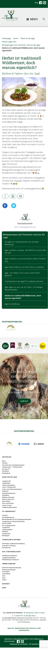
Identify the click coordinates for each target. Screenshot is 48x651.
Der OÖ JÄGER (6, 523)
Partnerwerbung (24, 431)
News (4, 461)
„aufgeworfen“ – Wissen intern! (12, 467)
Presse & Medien (8, 564)
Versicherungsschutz (9, 493)
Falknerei (5, 531)
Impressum (8, 639)
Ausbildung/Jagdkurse (9, 555)
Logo (3, 576)
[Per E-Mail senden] (20, 196)
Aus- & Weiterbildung (11, 551)
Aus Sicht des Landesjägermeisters (13, 465)
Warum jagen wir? (9, 41)
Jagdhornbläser (7, 529)
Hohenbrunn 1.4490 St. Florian (35, 613)
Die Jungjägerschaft (8, 525)
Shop (36, 3)
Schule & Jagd (6, 505)
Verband (4, 515)
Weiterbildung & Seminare (10, 559)
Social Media (6, 574)
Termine (4, 463)
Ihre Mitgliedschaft (8, 517)
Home (15, 38)
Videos (4, 580)
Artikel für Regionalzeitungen (11, 567)
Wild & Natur (6, 501)
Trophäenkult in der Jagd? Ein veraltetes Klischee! (24, 281)
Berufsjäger (5, 535)
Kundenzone (6, 547)
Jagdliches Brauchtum (9, 507)
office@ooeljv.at (30, 616)
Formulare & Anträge (11, 539)
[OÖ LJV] (24, 604)
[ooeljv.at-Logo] (24, 15)
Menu (33, 19)
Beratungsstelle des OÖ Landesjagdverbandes (16, 519)
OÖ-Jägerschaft (9, 511)
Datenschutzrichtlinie (21, 639)
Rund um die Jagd (27, 38)
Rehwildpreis (6, 473)
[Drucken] (13, 196)
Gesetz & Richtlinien (8, 485)
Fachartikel (5, 571)
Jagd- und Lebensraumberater (12, 489)
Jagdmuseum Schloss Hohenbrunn (13, 521)
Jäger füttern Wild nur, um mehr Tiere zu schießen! (24, 267)
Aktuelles (6, 457)
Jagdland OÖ (6, 481)
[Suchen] (44, 19)
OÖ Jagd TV (6, 469)
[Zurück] (5, 196)
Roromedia (24, 644)
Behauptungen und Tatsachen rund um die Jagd (21, 45)
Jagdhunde (24, 401)
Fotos (3, 578)
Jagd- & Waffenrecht (9, 487)
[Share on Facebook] (5, 206)
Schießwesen (6, 533)
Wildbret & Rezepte (8, 497)
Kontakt (6, 584)
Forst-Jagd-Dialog (8, 503)
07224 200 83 (18, 616)
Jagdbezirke (6, 483)
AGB (31, 639)
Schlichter (5, 491)
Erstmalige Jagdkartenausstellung (13, 543)
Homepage (6, 38)
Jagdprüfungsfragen (9, 558)
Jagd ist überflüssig (12, 304)
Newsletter (5, 471)
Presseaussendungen (9, 570)
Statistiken (5, 495)
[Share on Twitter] (12, 206)
